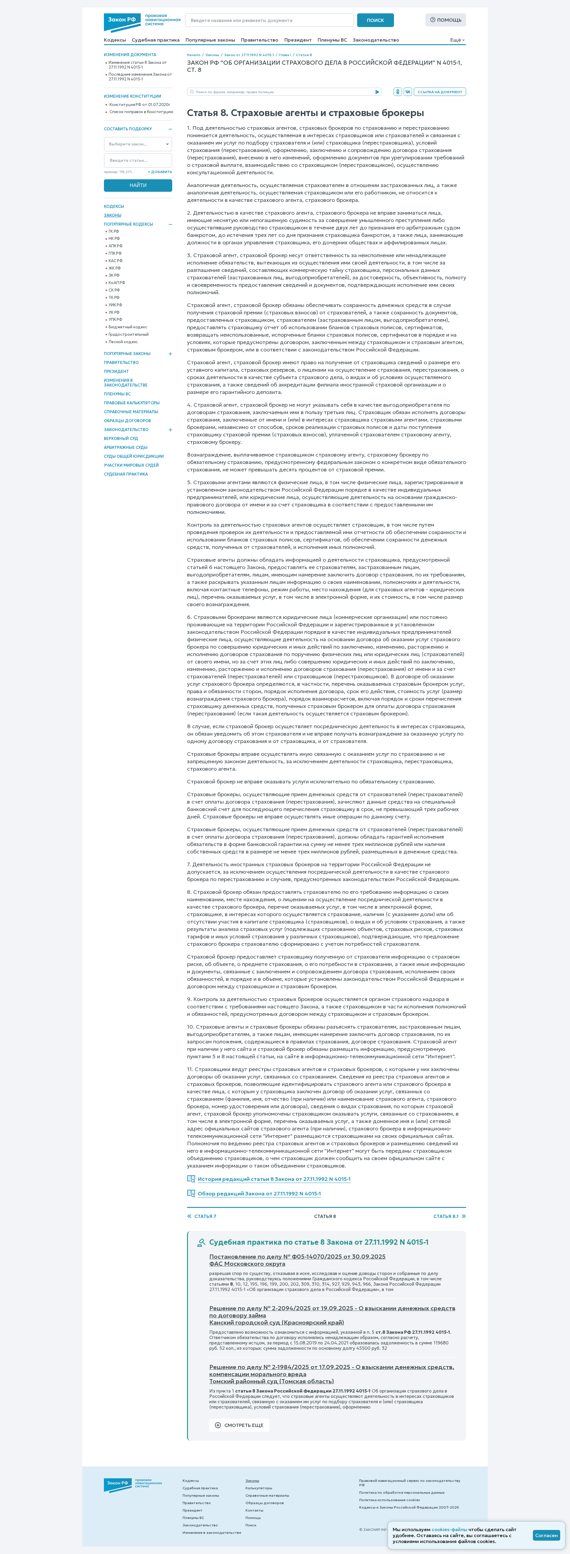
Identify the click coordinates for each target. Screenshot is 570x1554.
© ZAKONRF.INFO (374, 1529)
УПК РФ (115, 319)
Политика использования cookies (389, 1500)
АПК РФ (116, 246)
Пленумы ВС (332, 40)
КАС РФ (116, 261)
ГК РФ (114, 231)
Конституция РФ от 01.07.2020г (140, 104)
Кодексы (115, 40)
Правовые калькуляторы (132, 402)
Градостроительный (129, 334)
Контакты (254, 1510)
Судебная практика (156, 40)
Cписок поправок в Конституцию (141, 112)
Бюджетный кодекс (128, 327)
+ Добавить (160, 172)
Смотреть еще (244, 1425)
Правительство (259, 40)
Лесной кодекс (123, 342)
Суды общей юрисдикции (134, 456)
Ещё (455, 40)
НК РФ (114, 238)
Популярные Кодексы (128, 224)
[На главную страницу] (142, 23)
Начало (193, 55)
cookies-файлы (449, 1529)
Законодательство (376, 40)
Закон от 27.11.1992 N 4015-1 (249, 55)
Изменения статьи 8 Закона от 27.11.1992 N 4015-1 (138, 65)
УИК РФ (115, 305)
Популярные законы (210, 40)
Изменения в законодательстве (126, 383)
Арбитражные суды (126, 447)
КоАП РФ (117, 283)
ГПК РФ (115, 253)
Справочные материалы (131, 411)
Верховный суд (121, 438)
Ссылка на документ (440, 92)
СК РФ (114, 290)
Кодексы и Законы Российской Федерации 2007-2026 (409, 1507)
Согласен (546, 1535)
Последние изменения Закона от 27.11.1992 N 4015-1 (140, 77)
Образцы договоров (127, 420)
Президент (298, 40)
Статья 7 (205, 1216)
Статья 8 (304, 55)
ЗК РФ (114, 275)
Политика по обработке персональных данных (401, 1492)
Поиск (375, 20)
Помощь (449, 20)
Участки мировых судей (131, 465)
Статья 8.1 (446, 1216)
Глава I (285, 55)
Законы (112, 215)
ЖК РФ (115, 268)
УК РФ (114, 312)
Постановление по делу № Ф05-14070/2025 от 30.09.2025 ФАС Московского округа (297, 1260)
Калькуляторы (259, 1488)
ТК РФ (114, 297)
